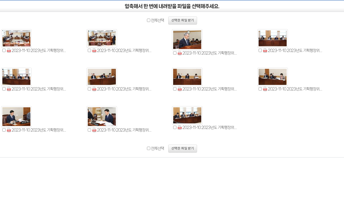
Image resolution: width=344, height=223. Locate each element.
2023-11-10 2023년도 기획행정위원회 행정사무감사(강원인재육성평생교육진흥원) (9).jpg (39, 130)
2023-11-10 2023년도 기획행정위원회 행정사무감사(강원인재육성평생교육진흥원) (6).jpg (124, 89)
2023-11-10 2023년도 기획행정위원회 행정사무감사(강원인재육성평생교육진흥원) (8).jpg (295, 89)
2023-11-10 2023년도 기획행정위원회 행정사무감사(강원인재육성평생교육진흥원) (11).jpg (210, 127)
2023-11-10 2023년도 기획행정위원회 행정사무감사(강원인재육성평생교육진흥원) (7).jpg (210, 89)
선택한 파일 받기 (182, 20)
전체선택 (157, 20)
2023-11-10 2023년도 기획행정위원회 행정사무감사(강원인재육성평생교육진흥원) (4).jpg (295, 50)
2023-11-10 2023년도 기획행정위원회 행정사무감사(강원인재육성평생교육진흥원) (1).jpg (39, 50)
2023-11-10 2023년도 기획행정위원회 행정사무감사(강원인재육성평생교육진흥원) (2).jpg (124, 50)
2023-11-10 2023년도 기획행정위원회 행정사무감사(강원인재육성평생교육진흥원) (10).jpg (124, 130)
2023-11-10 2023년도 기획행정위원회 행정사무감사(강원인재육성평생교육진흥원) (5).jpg (39, 89)
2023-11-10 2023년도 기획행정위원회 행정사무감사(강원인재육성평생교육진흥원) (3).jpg (210, 53)
